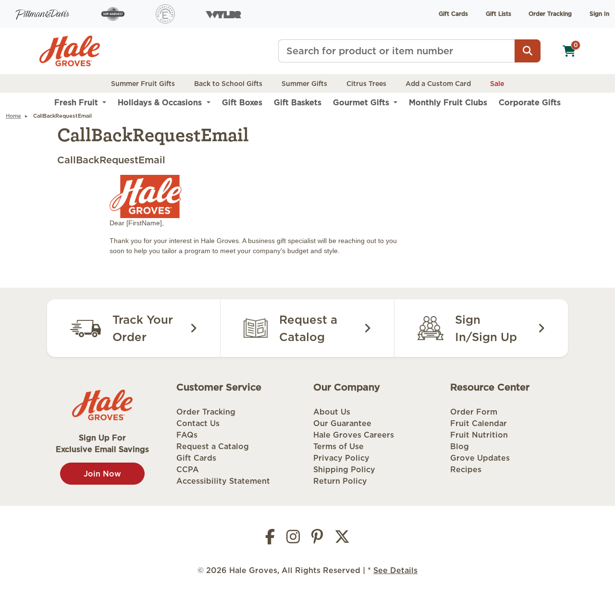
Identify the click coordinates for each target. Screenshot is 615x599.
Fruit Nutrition (479, 434)
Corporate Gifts (530, 102)
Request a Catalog (212, 446)
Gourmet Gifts (362, 102)
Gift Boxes (242, 102)
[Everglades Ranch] (165, 14)
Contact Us (198, 423)
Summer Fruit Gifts (143, 83)
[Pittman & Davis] (43, 14)
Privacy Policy (341, 457)
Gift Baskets (297, 102)
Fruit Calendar (478, 423)
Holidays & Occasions (161, 102)
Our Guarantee (342, 423)
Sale (497, 83)
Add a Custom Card (438, 83)
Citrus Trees (366, 83)
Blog (459, 446)
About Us (331, 411)
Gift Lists (498, 14)
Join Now (102, 473)
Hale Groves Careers (353, 434)
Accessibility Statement (223, 481)
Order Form (473, 411)
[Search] (528, 50)
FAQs (186, 434)
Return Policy (340, 481)
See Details (395, 570)
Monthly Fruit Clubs (448, 102)
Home (13, 116)
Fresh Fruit (77, 102)
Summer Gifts (304, 83)
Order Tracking (550, 14)
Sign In (599, 14)
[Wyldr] (223, 14)
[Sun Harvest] (113, 14)
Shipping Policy (344, 469)
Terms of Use (338, 446)
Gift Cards (453, 14)
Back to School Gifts (228, 83)
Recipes (465, 469)
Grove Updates (480, 457)
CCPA (187, 469)
